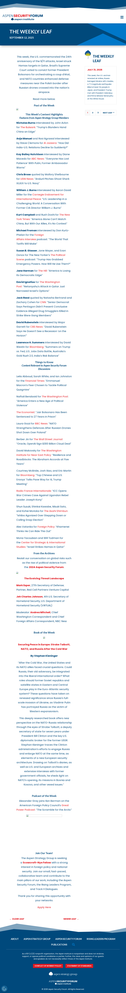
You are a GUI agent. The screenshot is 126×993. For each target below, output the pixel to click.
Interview (30, 239)
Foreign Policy (46, 526)
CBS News (36, 326)
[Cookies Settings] (4, 989)
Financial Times (34, 381)
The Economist (25, 412)
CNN (43, 302)
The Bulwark (27, 127)
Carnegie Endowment (46, 194)
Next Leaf (109, 112)
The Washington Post (55, 396)
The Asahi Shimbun (56, 511)
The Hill (42, 270)
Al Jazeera (50, 143)
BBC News (41, 423)
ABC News (37, 158)
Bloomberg (37, 347)
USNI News (26, 179)
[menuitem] (15, 938)
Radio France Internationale (33, 491)
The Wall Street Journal (48, 439)
